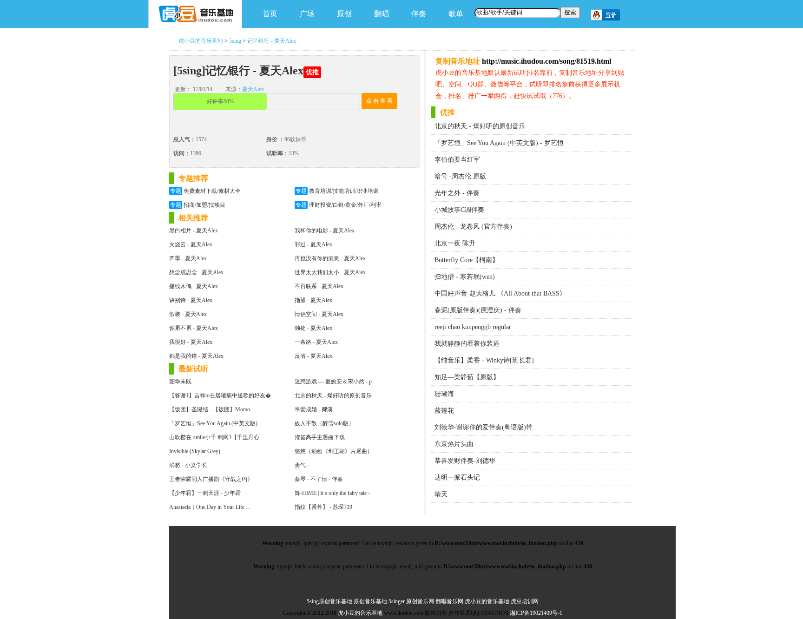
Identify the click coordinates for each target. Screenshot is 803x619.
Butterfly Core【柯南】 (466, 260)
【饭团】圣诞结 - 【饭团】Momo (209, 409)
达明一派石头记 (457, 477)
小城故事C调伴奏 (459, 209)
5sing (235, 41)
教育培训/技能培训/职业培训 (337, 191)
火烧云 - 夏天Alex (190, 244)
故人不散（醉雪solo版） (324, 423)
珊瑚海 (444, 393)
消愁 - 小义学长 (188, 465)
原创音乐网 (420, 601)
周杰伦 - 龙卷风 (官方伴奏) (473, 226)
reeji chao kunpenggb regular (472, 326)
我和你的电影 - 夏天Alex (325, 230)
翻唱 (381, 14)
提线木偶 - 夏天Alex (193, 286)
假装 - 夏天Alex (188, 314)
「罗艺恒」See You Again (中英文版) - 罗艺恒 (499, 142)
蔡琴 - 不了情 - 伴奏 (319, 479)
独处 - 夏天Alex (313, 328)
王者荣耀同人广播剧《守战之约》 (211, 479)
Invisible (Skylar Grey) (194, 451)
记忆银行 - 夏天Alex (271, 41)
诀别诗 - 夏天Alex (190, 300)
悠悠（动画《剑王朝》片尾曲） (334, 451)
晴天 (441, 494)
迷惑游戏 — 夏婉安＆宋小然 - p (333, 381)
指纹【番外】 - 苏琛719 (323, 507)
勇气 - (302, 465)
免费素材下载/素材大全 (205, 191)
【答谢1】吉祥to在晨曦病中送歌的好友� (220, 395)
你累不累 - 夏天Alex (193, 328)
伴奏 (418, 14)
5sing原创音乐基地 (329, 601)
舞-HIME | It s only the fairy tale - (332, 493)
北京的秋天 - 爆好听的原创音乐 (333, 395)
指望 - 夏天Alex (313, 300)
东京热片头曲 (454, 444)
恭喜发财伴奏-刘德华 (464, 460)
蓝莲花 (444, 410)
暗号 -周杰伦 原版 (460, 176)
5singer (396, 601)
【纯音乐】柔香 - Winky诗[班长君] (484, 360)
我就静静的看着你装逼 (467, 343)
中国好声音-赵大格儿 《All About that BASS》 (500, 293)
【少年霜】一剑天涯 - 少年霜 (205, 493)
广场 (307, 14)
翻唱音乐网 (449, 601)
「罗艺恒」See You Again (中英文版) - (215, 423)
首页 (270, 14)
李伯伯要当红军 (457, 159)
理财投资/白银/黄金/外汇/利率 (339, 205)
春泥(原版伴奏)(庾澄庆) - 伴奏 (477, 310)
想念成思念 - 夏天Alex (196, 272)
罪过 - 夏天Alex (313, 244)
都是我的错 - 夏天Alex (196, 356)
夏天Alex (253, 89)
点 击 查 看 (379, 101)
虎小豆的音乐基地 (200, 41)
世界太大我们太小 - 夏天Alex (330, 272)
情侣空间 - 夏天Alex (319, 314)
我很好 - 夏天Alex (190, 342)
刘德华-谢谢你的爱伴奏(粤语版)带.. (485, 427)
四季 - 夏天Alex (188, 258)
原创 (344, 14)
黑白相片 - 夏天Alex (193, 230)
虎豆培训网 (525, 601)
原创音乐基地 (370, 601)
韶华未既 (180, 381)
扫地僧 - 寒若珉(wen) (464, 276)
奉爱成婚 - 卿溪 (314, 409)
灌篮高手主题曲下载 (320, 437)
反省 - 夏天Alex (313, 356)
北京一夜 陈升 (454, 243)
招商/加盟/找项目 (197, 205)
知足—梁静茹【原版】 (467, 377)
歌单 (455, 14)
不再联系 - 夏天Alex (319, 286)
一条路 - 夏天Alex (316, 342)
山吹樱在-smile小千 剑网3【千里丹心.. (215, 437)
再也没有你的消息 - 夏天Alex (330, 258)
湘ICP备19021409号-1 (536, 613)
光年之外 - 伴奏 (457, 193)
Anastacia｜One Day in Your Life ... (209, 507)
